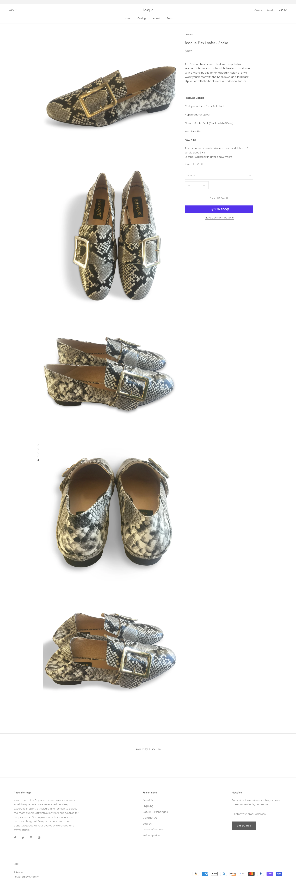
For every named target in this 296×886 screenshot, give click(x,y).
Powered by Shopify (26, 876)
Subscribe (244, 825)
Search (270, 9)
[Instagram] (31, 838)
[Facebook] (193, 164)
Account (258, 9)
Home (127, 18)
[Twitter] (198, 164)
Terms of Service (153, 829)
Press (169, 18)
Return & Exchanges (155, 812)
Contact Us (150, 817)
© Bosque (18, 872)
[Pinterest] (202, 164)
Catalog (142, 18)
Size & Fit (148, 800)
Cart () (283, 10)
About (156, 18)
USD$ (11, 9)
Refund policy (151, 835)
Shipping (148, 806)
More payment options (219, 217)
